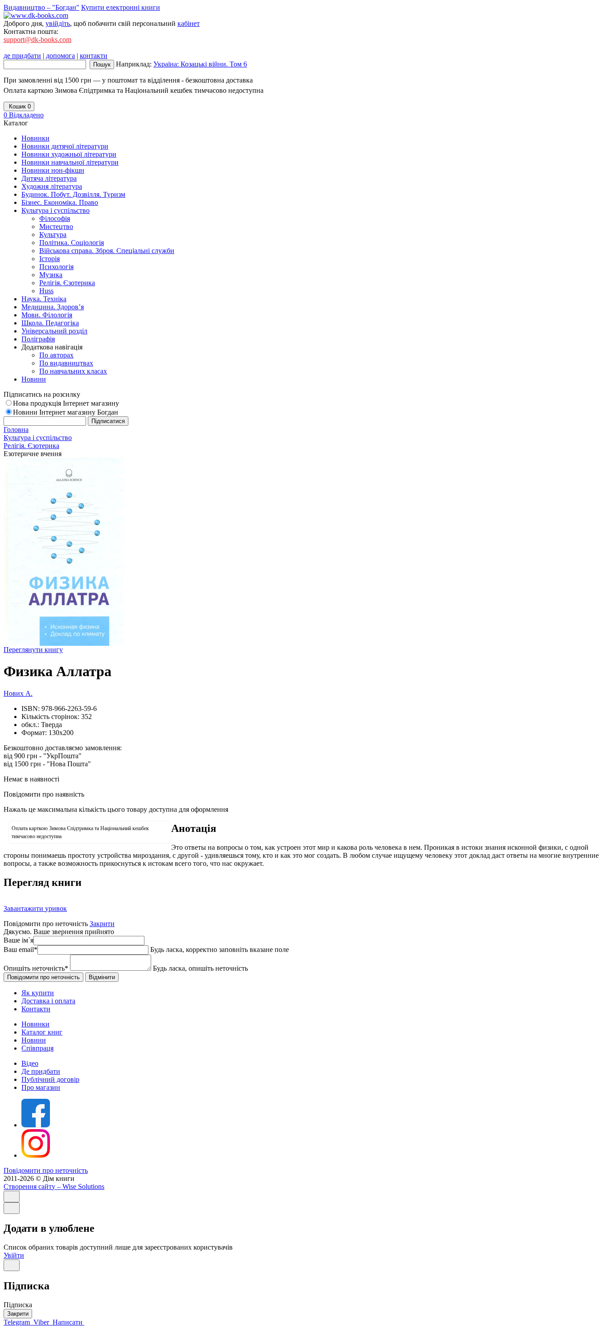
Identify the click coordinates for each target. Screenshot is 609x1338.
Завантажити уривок (35, 908)
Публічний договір (50, 1079)
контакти (93, 55)
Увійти (14, 1255)
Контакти (35, 1009)
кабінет (188, 23)
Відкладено (24, 115)
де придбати (22, 55)
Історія (49, 258)
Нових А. (18, 693)
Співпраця (37, 1048)
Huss (46, 291)
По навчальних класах (73, 371)
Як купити (37, 993)
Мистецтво (56, 226)
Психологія (56, 266)
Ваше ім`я (18, 940)
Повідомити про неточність (46, 1170)
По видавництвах (66, 363)
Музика (50, 274)
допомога (60, 55)
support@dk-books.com (37, 39)
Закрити (102, 923)
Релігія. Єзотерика (67, 283)
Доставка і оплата (48, 1001)
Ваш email (20, 949)
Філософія (54, 218)
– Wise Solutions (54, 1186)
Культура (52, 234)
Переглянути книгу (33, 649)
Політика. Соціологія (71, 242)
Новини (33, 1040)
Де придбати (40, 1071)
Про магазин (40, 1087)
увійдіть (57, 23)
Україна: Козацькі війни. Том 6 (200, 64)
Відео (29, 1063)
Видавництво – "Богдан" (41, 7)
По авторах (56, 355)
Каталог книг (41, 1032)
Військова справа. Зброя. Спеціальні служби (106, 250)
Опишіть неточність (36, 968)
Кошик (19, 106)
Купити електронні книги (120, 7)
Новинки (35, 1024)
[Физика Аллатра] (64, 643)
